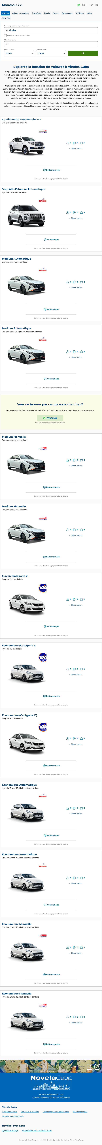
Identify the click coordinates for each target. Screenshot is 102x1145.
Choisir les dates (10, 40)
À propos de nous (9, 1112)
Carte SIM (6, 18)
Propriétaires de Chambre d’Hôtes (37, 1130)
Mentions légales (80, 1112)
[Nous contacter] (83, 5)
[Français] (97, 5)
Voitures (5, 13)
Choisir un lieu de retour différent (18, 35)
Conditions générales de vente (56, 1112)
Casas (56, 13)
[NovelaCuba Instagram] (97, 1067)
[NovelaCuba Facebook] (89, 1067)
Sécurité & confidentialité (13, 1116)
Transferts (36, 13)
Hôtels (47, 13)
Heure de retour (41, 49)
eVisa (89, 13)
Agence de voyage (10, 1130)
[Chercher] (83, 53)
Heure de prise (9, 49)
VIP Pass (80, 13)
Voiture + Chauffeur (20, 13)
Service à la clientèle (30, 1112)
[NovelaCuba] (11, 5)
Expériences (67, 13)
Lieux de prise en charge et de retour (16, 26)
